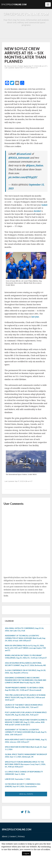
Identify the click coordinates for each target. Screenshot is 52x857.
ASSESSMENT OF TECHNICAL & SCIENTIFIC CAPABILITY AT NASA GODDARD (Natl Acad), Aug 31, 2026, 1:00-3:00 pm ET (26, 732)
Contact (12, 836)
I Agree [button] (26, 853)
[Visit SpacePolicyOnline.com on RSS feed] (29, 812)
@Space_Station (34, 165)
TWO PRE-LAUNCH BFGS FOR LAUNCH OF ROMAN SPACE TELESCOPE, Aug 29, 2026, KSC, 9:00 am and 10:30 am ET (25, 697)
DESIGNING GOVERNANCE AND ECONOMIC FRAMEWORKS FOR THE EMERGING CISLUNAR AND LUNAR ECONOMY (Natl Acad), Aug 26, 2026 (25, 680)
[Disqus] (26, 541)
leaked (44, 205)
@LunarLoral (24, 154)
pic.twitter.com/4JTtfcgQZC (22, 177)
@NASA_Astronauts (18, 157)
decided (37, 211)
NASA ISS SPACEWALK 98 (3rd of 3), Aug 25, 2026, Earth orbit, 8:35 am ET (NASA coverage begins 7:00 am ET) (25, 648)
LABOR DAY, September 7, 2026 (17, 779)
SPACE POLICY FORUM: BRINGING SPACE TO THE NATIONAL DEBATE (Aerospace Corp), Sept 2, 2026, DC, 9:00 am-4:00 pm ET (25, 764)
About (4, 836)
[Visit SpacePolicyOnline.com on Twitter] (22, 812)
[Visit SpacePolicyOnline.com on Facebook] (26, 812)
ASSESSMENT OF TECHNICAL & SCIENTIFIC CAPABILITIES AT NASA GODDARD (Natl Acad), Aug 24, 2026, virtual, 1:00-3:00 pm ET (25, 638)
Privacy (21, 836)
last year (35, 317)
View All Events (26, 794)
